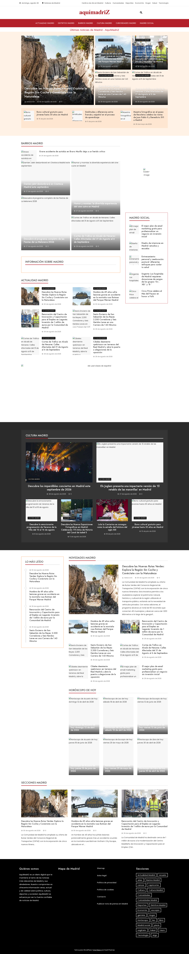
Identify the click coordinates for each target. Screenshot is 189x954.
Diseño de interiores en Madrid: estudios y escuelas (152, 246)
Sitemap (101, 868)
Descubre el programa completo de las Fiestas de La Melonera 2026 (44, 240)
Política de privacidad (106, 882)
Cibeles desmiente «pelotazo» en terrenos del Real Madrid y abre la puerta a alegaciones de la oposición (106, 347)
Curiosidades (118, 3)
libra (161, 920)
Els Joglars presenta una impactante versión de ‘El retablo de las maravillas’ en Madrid (130, 487)
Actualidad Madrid (44, 23)
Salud (154, 3)
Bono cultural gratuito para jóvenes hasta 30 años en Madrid (52, 113)
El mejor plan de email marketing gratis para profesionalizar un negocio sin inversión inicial (152, 231)
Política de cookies (105, 889)
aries (140, 880)
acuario (162, 875)
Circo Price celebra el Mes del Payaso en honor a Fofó (152, 294)
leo (153, 920)
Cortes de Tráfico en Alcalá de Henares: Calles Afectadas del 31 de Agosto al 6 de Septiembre (95, 239)
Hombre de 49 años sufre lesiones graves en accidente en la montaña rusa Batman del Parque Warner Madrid (106, 296)
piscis (156, 925)
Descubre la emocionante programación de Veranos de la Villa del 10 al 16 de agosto (41, 527)
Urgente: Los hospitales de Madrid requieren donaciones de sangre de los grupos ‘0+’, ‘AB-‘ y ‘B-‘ (152, 279)
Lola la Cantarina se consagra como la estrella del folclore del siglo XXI (112, 527)
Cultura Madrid (104, 23)
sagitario (142, 930)
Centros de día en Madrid (92, 3)
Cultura (108, 3)
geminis (141, 915)
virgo (154, 935)
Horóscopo (143, 920)
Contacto (101, 896)
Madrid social (147, 23)
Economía (139, 3)
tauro (162, 930)
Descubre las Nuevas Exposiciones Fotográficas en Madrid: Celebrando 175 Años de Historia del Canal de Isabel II (77, 528)
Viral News (97, 950)
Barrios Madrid (85, 23)
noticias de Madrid (30, 900)
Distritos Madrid (66, 23)
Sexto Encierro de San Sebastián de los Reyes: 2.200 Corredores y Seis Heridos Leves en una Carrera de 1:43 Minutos (104, 319)
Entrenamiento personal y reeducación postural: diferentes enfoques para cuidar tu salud (153, 262)
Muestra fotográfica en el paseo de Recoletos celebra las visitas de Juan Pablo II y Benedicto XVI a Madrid (148, 115)
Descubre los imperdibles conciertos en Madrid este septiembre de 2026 (59, 487)
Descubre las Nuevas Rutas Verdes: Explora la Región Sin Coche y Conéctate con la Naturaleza (55, 296)
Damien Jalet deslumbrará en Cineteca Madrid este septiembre (43, 185)
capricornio (153, 885)
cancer (141, 885)
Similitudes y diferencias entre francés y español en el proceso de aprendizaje (100, 114)
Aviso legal (101, 875)
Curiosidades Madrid (126, 23)
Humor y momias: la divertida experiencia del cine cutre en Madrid (95, 205)
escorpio (155, 910)
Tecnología (163, 3)
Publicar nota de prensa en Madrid (112, 903)
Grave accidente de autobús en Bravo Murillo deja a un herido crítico (72, 151)
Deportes (129, 3)
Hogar (148, 3)
